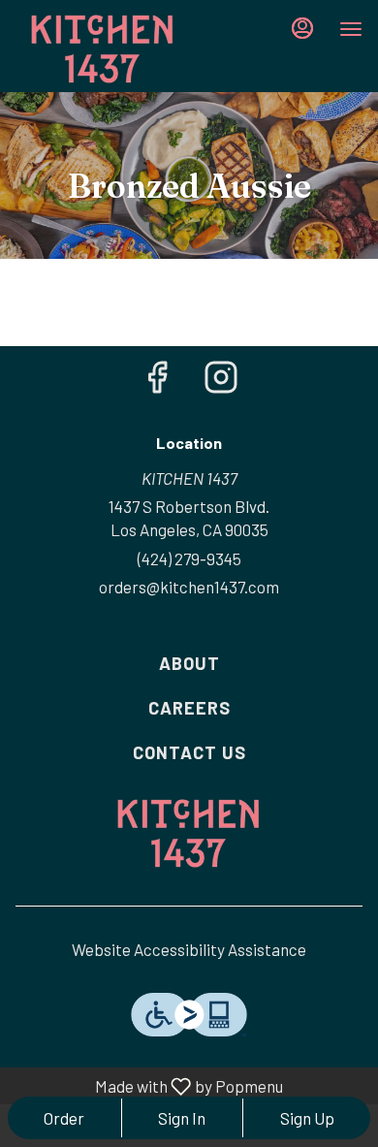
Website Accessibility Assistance (189, 949)
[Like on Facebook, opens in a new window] (157, 380)
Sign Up (307, 1118)
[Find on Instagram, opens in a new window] (221, 380)
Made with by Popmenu (145, 1086)
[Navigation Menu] (351, 29)
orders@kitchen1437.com (189, 586)
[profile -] (302, 28)
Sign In (181, 1118)
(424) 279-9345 (189, 558)
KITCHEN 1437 (189, 832)
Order (64, 1118)
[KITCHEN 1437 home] (103, 48)
